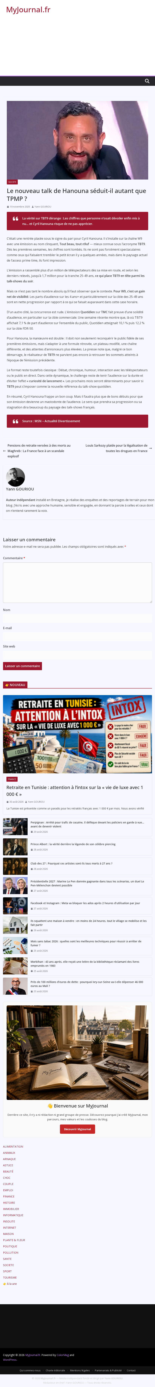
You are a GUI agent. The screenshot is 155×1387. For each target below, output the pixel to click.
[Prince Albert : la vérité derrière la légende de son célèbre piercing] (15, 846)
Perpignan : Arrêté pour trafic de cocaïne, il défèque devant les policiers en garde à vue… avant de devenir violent (87, 824)
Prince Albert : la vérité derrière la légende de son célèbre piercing (73, 844)
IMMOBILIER (11, 1209)
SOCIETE (12, 182)
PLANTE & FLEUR (14, 1240)
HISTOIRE (9, 1202)
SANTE (7, 1259)
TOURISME (10, 1277)
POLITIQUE (10, 1246)
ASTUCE (8, 1165)
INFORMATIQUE (13, 1215)
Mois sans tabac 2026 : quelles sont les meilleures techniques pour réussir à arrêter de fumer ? (86, 943)
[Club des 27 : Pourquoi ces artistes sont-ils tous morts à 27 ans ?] (15, 866)
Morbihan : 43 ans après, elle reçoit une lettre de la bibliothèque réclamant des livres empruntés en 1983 (85, 963)
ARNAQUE (9, 1159)
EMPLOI (8, 1190)
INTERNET (9, 1227)
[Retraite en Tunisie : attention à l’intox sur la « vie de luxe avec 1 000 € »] (77, 734)
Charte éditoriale (55, 1370)
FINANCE (12, 779)
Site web (9, 646)
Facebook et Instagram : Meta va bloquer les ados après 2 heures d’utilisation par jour (85, 903)
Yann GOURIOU (43, 206)
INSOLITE (9, 1221)
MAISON (8, 1234)
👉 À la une (10, 1284)
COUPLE (8, 1184)
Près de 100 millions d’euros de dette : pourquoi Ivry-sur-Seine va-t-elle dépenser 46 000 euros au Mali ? (87, 984)
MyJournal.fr (28, 9)
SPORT (7, 1271)
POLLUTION (10, 1252)
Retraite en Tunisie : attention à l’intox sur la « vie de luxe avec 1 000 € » (74, 790)
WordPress (9, 1359)
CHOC (6, 1177)
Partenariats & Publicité (108, 1370)
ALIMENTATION (13, 1146)
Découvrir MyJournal (77, 1129)
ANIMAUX (9, 1153)
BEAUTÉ (8, 1171)
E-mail (7, 628)
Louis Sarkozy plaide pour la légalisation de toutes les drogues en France (116, 448)
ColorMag (63, 1355)
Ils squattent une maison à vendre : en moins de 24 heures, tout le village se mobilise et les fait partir (89, 923)
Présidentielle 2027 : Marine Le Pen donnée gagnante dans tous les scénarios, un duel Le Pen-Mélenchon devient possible (87, 883)
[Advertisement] (77, 47)
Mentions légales (80, 1370)
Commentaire (14, 558)
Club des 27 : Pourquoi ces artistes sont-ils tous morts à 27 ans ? (71, 863)
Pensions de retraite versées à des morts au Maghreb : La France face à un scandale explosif (39, 450)
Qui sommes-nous (30, 1370)
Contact (131, 1370)
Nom (6, 610)
